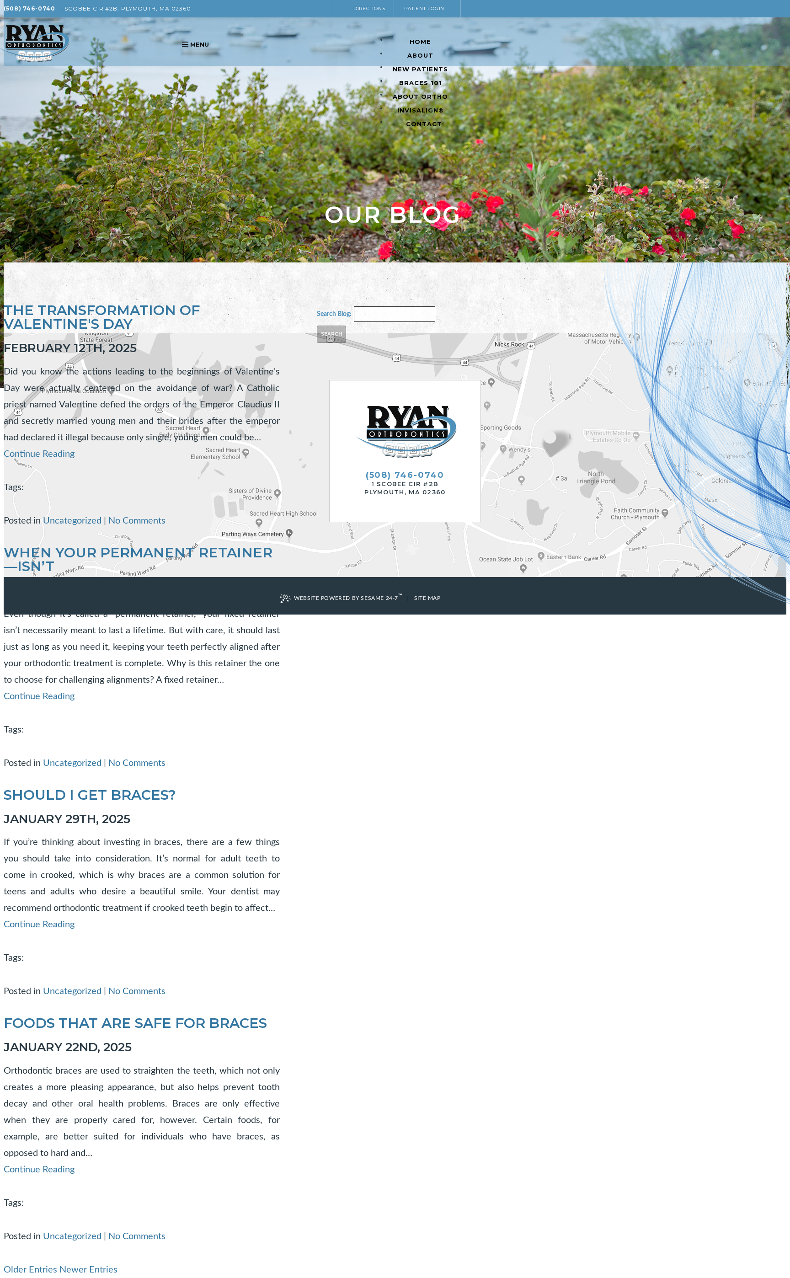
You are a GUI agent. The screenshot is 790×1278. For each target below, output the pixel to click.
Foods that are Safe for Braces (135, 1023)
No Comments (136, 520)
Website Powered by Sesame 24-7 (348, 597)
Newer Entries (88, 1269)
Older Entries (30, 1269)
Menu (199, 44)
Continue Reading (39, 454)
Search (331, 334)
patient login (424, 8)
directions (369, 8)
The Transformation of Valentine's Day (102, 317)
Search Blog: (334, 314)
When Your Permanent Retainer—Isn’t (138, 559)
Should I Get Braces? (90, 794)
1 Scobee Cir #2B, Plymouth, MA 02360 (126, 8)
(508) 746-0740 (29, 8)
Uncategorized (72, 520)
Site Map (427, 598)
